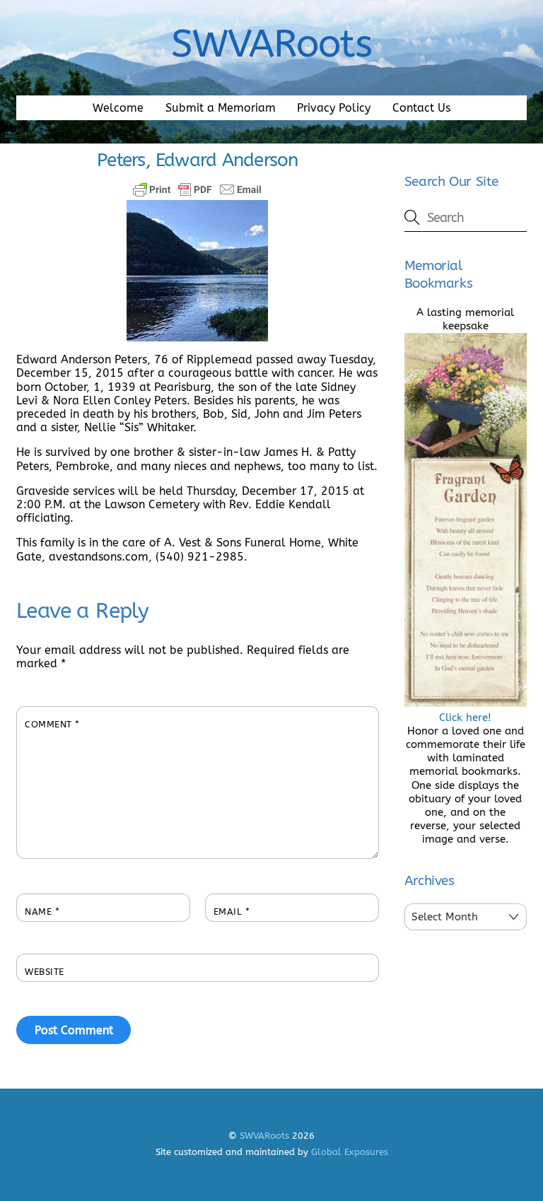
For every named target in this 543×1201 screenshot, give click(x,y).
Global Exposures (349, 1152)
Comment (52, 724)
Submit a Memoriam (220, 108)
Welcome (118, 108)
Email (232, 911)
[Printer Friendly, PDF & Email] (197, 189)
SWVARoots (264, 1135)
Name (42, 911)
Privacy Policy (333, 108)
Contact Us (421, 108)
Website (44, 971)
